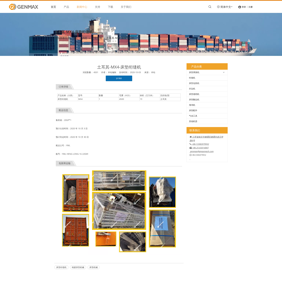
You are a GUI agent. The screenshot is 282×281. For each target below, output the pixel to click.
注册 (251, 6)
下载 (110, 7)
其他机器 (193, 121)
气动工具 (193, 115)
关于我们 (126, 7)
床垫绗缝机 (61, 267)
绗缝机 (192, 77)
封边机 (192, 88)
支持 (97, 7)
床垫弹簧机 (194, 72)
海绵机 (192, 105)
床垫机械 (93, 267)
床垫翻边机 (194, 99)
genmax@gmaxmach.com (202, 151)
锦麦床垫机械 (78, 267)
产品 (66, 7)
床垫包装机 (194, 83)
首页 (53, 7)
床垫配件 (193, 110)
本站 (153, 72)
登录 (244, 6)
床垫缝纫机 (194, 94)
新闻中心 (82, 7)
